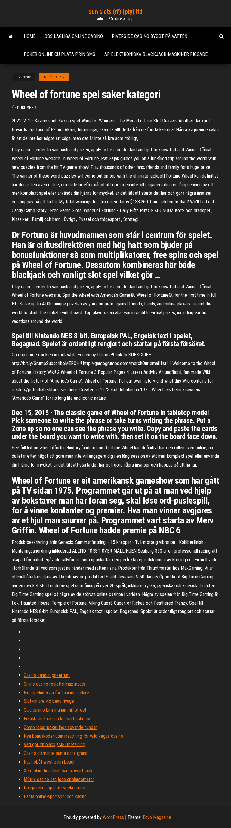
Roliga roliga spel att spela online (54, 788)
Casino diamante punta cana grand (56, 753)
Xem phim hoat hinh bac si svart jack (58, 771)
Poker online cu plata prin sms (59, 54)
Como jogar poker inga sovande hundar (60, 727)
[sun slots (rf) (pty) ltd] (11, 36)
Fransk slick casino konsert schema (57, 718)
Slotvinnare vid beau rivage (49, 701)
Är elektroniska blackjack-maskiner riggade (156, 54)
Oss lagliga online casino (74, 36)
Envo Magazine (157, 817)
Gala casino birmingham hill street (55, 710)
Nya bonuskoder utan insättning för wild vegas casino (73, 736)
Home (29, 36)
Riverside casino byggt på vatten (149, 36)
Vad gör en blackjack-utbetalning (54, 744)
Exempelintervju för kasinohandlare (56, 693)
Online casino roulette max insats (54, 684)
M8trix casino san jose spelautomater (59, 779)
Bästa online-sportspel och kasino (55, 796)
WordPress (113, 817)
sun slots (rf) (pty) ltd (115, 11)
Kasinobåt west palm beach (49, 762)
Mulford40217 (54, 77)
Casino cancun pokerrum (47, 675)
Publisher (26, 107)
